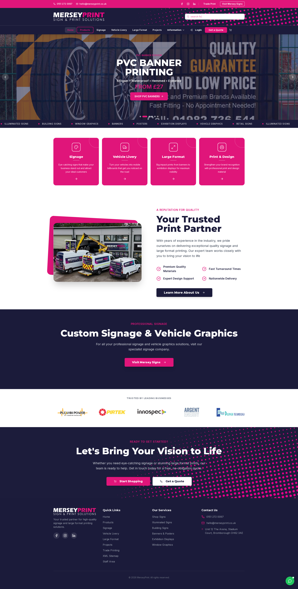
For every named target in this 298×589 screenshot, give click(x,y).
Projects (157, 30)
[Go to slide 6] (157, 116)
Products (85, 30)
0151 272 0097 (215, 516)
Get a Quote (216, 30)
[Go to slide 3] (147, 116)
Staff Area (109, 561)
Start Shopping (131, 481)
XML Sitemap (110, 555)
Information (174, 30)
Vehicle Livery (119, 30)
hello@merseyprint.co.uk (221, 523)
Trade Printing (111, 550)
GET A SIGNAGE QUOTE (133, 92)
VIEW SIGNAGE (170, 92)
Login (198, 30)
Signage (101, 30)
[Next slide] (292, 77)
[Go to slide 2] (143, 116)
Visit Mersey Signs (232, 3)
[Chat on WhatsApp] (290, 581)
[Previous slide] (5, 77)
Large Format (139, 30)
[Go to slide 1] (140, 116)
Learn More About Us (181, 292)
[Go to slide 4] (152, 116)
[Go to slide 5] (155, 116)
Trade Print (209, 3)
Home (70, 30)
